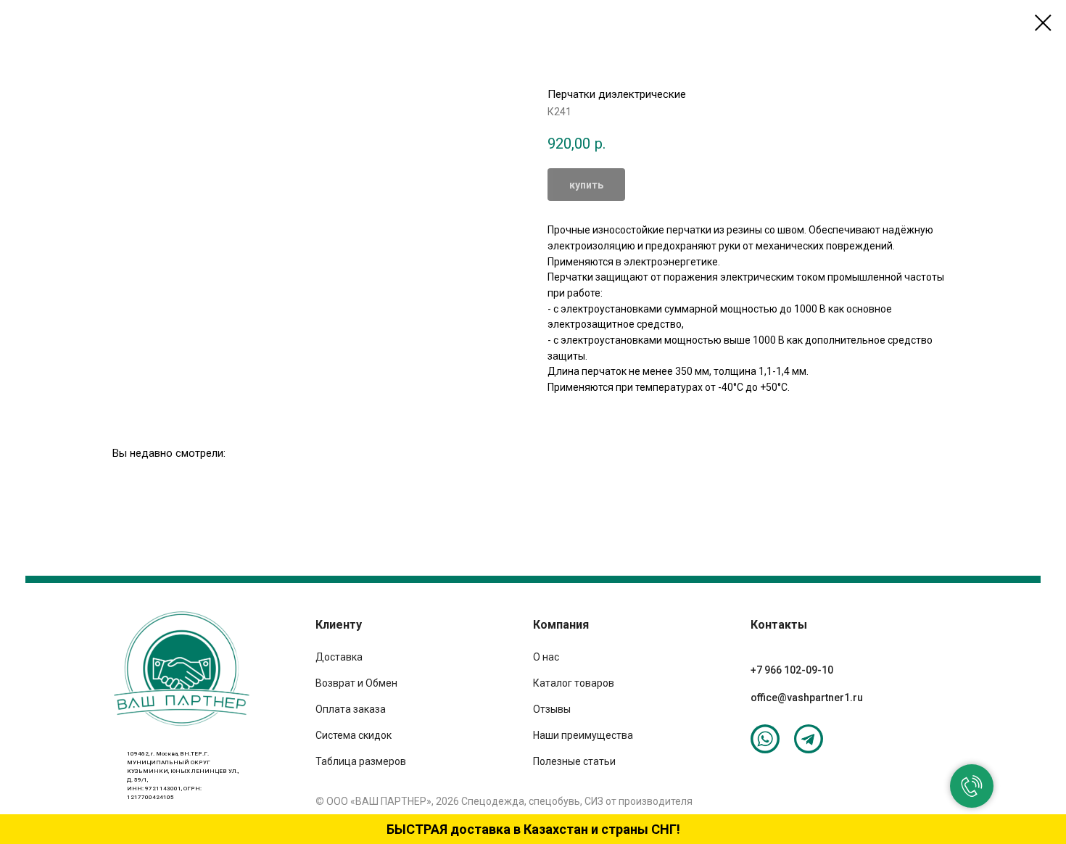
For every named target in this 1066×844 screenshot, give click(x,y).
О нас (546, 657)
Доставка (339, 657)
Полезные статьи (574, 761)
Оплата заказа (350, 709)
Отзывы (552, 709)
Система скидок (353, 735)
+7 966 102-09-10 (792, 670)
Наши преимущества (583, 735)
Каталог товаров (573, 683)
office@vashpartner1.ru (807, 697)
